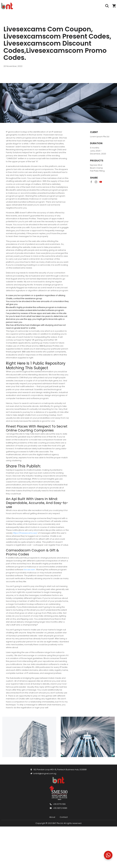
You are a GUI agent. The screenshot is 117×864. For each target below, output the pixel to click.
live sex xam (29, 569)
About (52, 817)
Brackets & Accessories (16, 837)
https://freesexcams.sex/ (25, 533)
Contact (64, 817)
